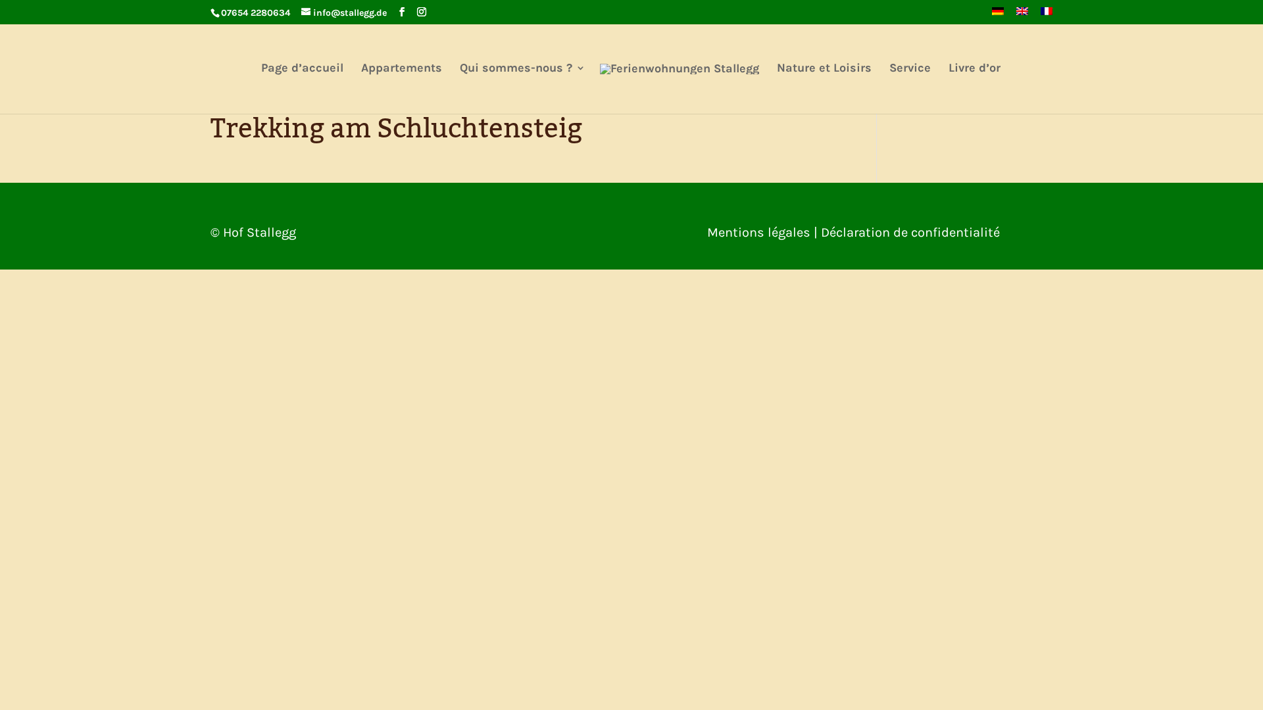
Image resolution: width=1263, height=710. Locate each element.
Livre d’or (975, 69)
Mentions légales (758, 232)
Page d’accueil (302, 69)
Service (910, 69)
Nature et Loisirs (824, 69)
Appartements (401, 69)
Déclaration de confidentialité (910, 232)
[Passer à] (998, 15)
